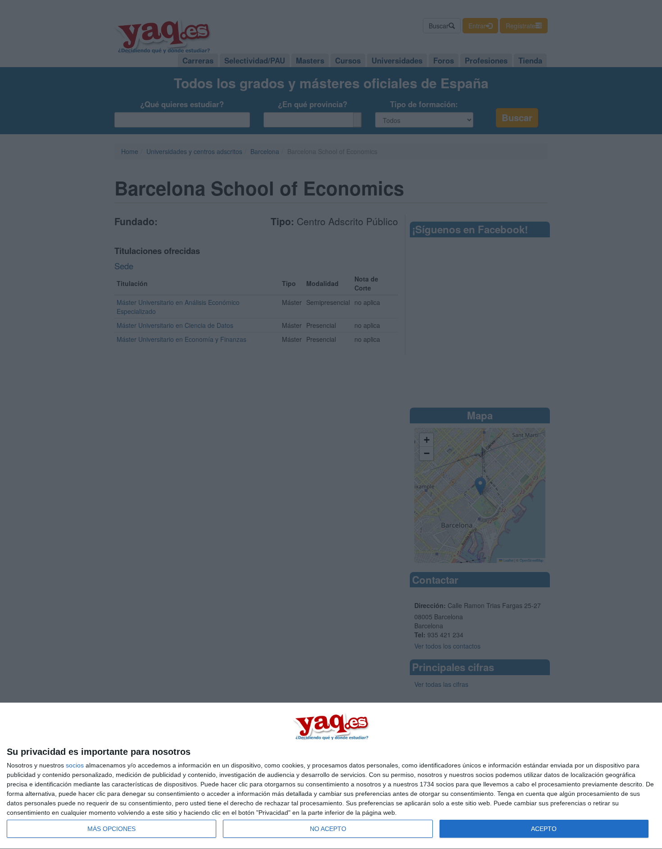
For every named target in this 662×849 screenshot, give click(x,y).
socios (75, 765)
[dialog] (331, 776)
